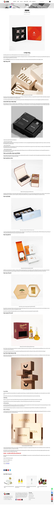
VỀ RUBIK (30, 492)
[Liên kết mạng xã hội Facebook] (4, 470)
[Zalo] (52, 491)
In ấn (25, 10)
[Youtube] (52, 499)
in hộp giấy (43, 103)
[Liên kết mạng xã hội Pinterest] (8, 470)
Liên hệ (30, 499)
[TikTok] (52, 495)
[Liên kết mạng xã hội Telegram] (10, 470)
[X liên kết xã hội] (6, 470)
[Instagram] (52, 497)
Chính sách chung (31, 495)
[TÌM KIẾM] (49, 1)
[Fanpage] (52, 493)
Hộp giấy (28, 10)
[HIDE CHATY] (52, 501)
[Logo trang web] (6, 1)
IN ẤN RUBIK (7, 463)
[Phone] (52, 489)
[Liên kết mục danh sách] (9, 496)
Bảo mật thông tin (31, 496)
